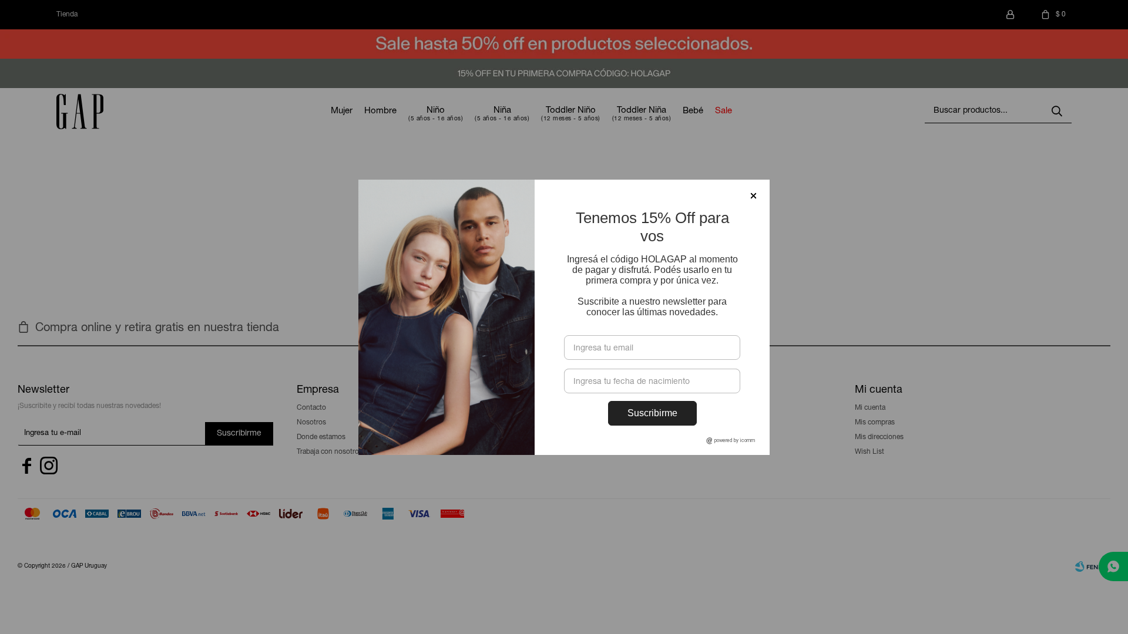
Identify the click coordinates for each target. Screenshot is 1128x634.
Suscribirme (652, 413)
